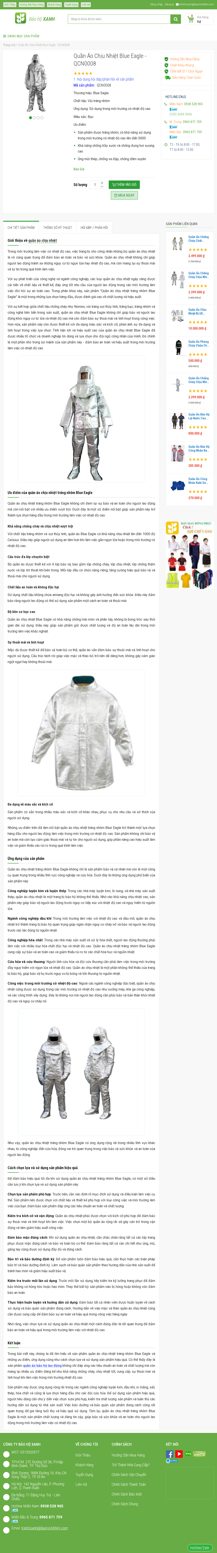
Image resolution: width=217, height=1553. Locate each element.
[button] (30, 117)
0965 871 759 (50, 1517)
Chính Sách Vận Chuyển (129, 1474)
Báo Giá (79, 169)
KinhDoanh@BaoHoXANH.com (196, 4)
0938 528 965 (51, 1506)
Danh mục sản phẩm (23, 36)
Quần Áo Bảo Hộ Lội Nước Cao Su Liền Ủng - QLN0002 (199, 416)
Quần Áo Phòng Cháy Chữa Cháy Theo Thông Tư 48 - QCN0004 (199, 343)
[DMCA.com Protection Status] (199, 1453)
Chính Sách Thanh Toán (129, 1484)
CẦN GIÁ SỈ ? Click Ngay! (186, 71)
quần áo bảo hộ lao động (42, 1366)
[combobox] (124, 19)
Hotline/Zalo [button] (200, 1547)
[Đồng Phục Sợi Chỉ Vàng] (190, 555)
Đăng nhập (156, 4)
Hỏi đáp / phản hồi (94, 228)
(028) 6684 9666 (181, 114)
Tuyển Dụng (71, 4)
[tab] (21, 227)
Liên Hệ (86, 4)
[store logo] (20, 19)
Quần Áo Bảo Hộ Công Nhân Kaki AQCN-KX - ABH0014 (198, 448)
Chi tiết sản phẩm (21, 228)
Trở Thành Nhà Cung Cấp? (131, 1464)
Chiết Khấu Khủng (182, 65)
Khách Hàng (54, 4)
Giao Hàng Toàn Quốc (186, 78)
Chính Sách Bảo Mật (127, 1494)
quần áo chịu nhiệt (42, 240)
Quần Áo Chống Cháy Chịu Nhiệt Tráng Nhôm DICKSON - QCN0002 (198, 275)
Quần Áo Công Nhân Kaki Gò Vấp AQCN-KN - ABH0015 (198, 481)
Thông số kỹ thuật (57, 228)
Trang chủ (9, 45)
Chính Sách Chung (125, 1503)
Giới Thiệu (9, 4)
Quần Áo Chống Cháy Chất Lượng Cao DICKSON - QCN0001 (198, 239)
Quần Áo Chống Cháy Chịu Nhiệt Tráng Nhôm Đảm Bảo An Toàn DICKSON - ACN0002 (199, 380)
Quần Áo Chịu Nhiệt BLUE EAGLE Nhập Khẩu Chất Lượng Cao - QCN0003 (197, 311)
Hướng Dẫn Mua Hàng (32, 4)
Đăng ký (169, 4)
